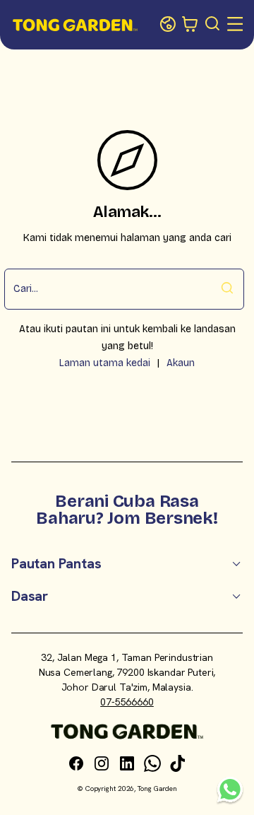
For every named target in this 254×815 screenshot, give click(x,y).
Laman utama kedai (104, 363)
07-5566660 (127, 702)
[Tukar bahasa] (167, 24)
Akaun (181, 363)
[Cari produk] (213, 25)
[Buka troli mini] (190, 24)
